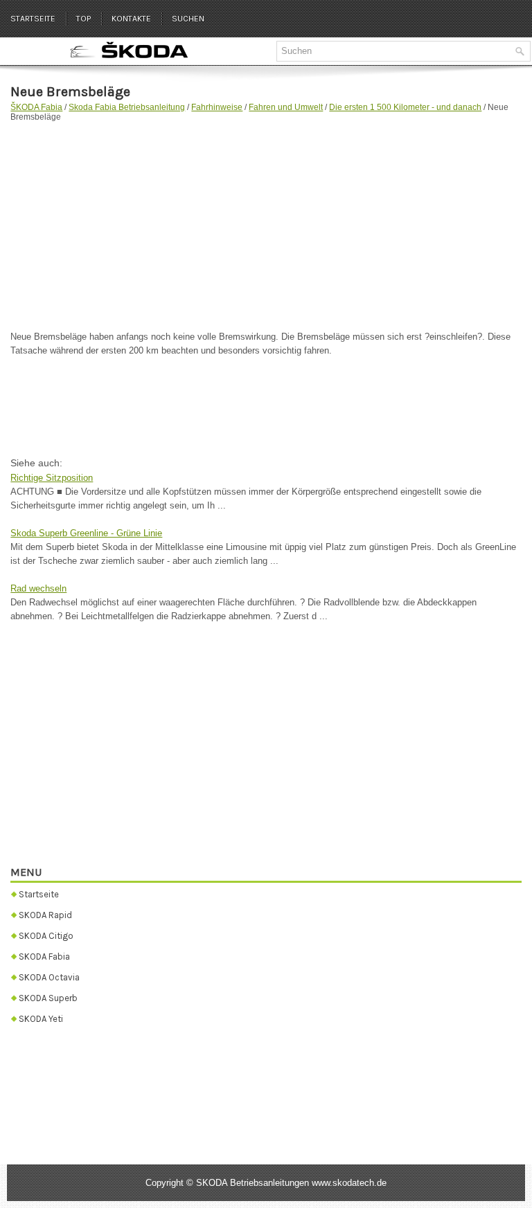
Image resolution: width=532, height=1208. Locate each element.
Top (83, 19)
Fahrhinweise (216, 107)
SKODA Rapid (45, 915)
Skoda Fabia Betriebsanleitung (127, 107)
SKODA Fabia (44, 956)
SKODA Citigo (46, 936)
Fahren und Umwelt (286, 107)
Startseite (32, 19)
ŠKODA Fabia (36, 107)
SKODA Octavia (49, 977)
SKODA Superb (48, 998)
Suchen (188, 19)
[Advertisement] (265, 219)
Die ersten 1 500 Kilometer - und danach (405, 107)
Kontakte (131, 19)
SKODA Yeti (41, 1019)
